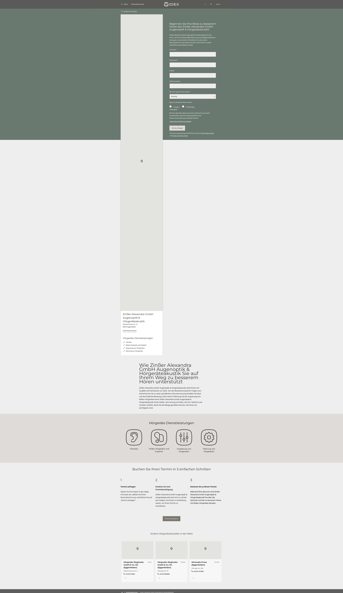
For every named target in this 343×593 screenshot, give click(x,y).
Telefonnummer (174, 81)
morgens (176, 107)
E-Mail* (171, 71)
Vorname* (173, 50)
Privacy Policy (209, 133)
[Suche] (205, 4)
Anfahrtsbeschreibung (129, 331)
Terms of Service (178, 136)
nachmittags (190, 107)
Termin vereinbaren (171, 519)
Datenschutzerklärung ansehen (180, 121)
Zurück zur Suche (130, 11)
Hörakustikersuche (137, 4)
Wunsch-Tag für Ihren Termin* (179, 92)
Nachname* (173, 60)
